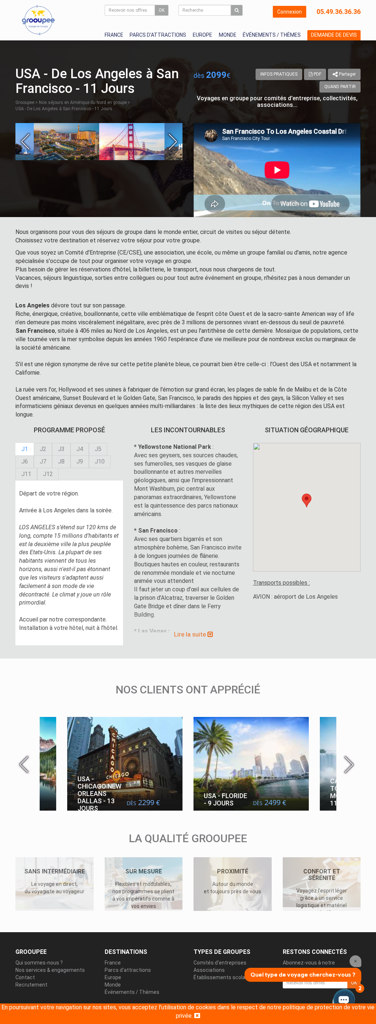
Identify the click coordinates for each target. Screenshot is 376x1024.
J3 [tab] (61, 449)
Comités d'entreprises (220, 963)
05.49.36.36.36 (339, 11)
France (114, 35)
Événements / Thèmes (272, 35)
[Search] (237, 10)
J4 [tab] (79, 449)
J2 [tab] (43, 449)
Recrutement (31, 985)
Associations (209, 970)
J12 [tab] (48, 473)
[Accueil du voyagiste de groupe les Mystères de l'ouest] (38, 20)
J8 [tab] (61, 461)
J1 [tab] (24, 449)
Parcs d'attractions (158, 35)
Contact (25, 977)
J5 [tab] (98, 449)
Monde (227, 35)
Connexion (289, 12)
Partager (347, 74)
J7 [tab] (43, 461)
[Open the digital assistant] (343, 1001)
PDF (316, 74)
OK (161, 10)
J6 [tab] (24, 461)
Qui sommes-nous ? (39, 963)
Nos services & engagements (50, 970)
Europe (202, 35)
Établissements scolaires (224, 977)
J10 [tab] (100, 461)
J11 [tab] (26, 473)
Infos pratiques (278, 74)
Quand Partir (340, 86)
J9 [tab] (79, 461)
